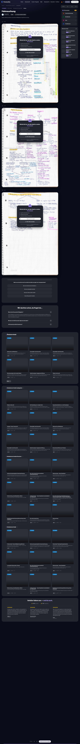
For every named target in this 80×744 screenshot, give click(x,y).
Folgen (12, 14)
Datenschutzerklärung (30, 140)
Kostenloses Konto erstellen (45, 741)
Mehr (8, 381)
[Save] (67, 6)
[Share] (72, 6)
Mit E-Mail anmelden (31, 52)
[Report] (76, 6)
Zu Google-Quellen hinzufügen (21, 14)
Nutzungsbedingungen (34, 55)
